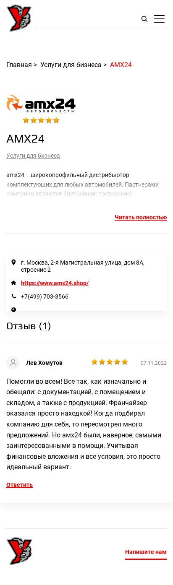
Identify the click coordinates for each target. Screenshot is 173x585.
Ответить (19, 484)
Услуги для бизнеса (33, 155)
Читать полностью (141, 217)
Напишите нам (146, 552)
